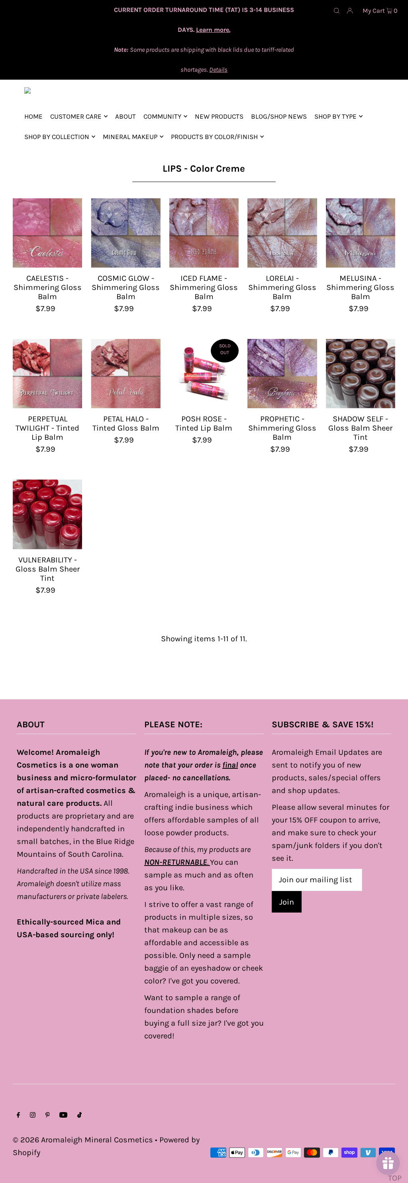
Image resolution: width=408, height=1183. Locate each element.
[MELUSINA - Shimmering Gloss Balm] (360, 232)
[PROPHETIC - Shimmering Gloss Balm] (282, 373)
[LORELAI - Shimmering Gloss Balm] (282, 232)
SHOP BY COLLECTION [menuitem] (56, 137)
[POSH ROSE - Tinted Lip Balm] (204, 373)
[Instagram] (32, 1115)
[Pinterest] (47, 1115)
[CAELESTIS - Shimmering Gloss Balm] (47, 232)
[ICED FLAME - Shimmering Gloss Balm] (204, 232)
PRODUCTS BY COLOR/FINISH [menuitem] (214, 137)
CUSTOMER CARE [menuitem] (76, 116)
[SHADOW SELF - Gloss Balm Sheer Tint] (360, 373)
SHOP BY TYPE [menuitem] (335, 116)
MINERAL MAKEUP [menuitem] (130, 137)
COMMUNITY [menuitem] (162, 116)
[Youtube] (63, 1115)
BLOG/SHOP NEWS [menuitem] (279, 116)
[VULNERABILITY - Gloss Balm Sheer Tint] (47, 514)
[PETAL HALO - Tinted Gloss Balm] (125, 373)
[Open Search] (336, 10)
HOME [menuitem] (33, 116)
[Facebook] (18, 1115)
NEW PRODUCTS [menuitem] (219, 116)
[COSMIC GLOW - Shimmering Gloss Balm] (125, 232)
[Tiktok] (79, 1115)
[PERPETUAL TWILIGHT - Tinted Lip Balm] (47, 373)
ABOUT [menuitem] (125, 116)
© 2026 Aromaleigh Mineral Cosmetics (83, 1139)
